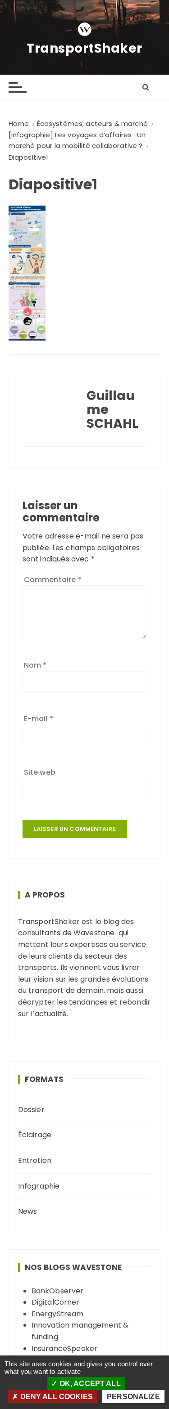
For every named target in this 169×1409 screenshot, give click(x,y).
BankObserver (58, 1291)
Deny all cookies (55, 1396)
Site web (39, 772)
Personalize (133, 1396)
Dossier (31, 1109)
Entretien (34, 1160)
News (27, 1211)
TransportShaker (84, 48)
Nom (35, 665)
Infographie (39, 1186)
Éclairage (34, 1135)
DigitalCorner (56, 1302)
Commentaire (53, 579)
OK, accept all (88, 1383)
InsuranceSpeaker (64, 1348)
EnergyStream (58, 1314)
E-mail (38, 718)
